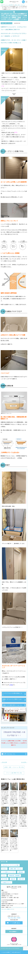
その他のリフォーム (6, 882)
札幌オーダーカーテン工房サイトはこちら (12, 699)
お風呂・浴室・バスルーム (19, 4)
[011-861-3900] (23, 1)
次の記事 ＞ (24, 762)
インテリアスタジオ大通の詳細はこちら (12, 694)
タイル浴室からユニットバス (8, 872)
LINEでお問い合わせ (16, 952)
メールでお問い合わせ (15, 922)
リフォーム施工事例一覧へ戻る (14, 773)
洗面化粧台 (21, 872)
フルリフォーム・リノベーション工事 (10, 865)
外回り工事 (21, 879)
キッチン (4, 868)
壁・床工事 (4, 879)
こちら (11, 684)
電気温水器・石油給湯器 (14, 875)
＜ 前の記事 (4, 762)
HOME (2, 4)
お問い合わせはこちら (9, 754)
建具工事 (13, 879)
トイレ (3, 875)
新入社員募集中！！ (14, 931)
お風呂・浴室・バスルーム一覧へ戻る (14, 767)
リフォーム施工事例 (9, 4)
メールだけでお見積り (5, 952)
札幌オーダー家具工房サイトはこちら (12, 705)
